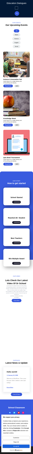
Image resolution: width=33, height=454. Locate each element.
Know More (16, 300)
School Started (17, 197)
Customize (16, 437)
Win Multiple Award (16, 259)
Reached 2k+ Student (16, 218)
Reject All (16, 442)
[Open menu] (16, 7)
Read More (8, 86)
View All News (16, 394)
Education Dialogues (16, 3)
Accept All (16, 446)
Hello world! (12, 372)
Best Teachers (16, 238)
